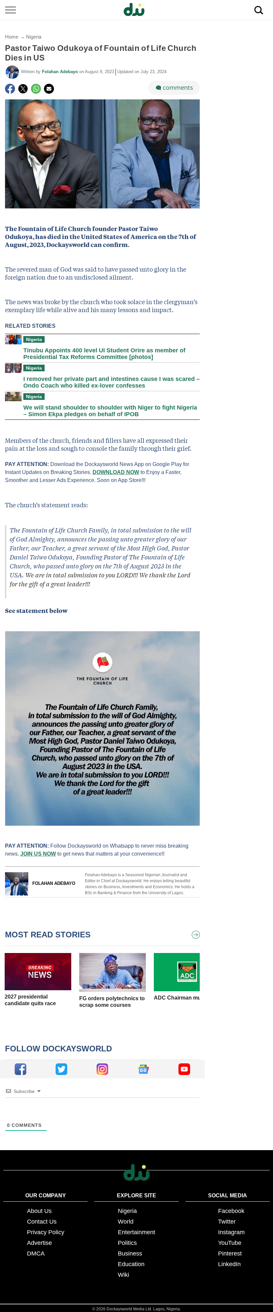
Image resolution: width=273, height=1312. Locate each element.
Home (11, 37)
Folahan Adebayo (60, 71)
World (126, 1221)
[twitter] (61, 1069)
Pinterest (230, 1253)
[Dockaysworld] (136, 10)
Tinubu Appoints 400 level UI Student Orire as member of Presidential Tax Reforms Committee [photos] (104, 353)
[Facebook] (10, 89)
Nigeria (33, 37)
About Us (39, 1211)
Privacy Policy (45, 1232)
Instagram (231, 1232)
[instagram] (102, 1069)
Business (130, 1253)
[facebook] (20, 1069)
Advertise (39, 1243)
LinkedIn (229, 1264)
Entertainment (136, 1232)
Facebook (231, 1211)
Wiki (123, 1274)
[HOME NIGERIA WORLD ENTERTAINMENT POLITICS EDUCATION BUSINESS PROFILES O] (136, 10)
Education (131, 1264)
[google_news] (143, 1069)
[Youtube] (184, 1069)
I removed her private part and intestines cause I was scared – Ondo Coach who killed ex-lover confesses (111, 382)
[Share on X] (23, 89)
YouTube (229, 1243)
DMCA (36, 1253)
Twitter (227, 1221)
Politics (127, 1243)
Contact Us (42, 1221)
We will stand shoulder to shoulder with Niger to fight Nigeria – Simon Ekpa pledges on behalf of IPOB (110, 410)
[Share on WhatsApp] (36, 89)
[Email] (49, 89)
